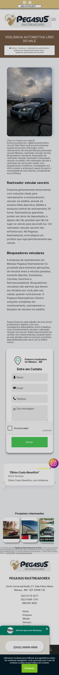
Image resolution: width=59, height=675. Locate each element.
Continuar (29, 668)
